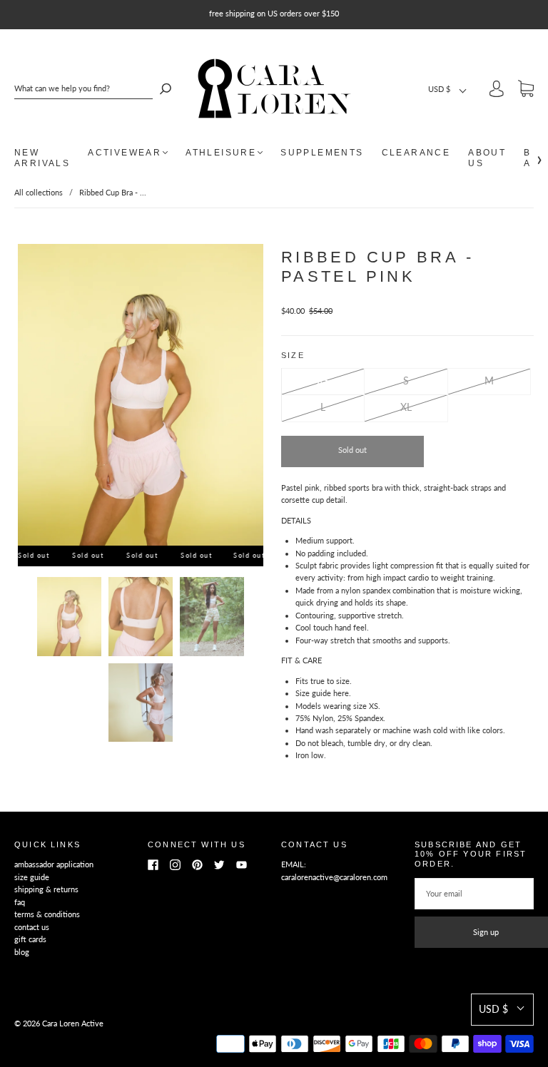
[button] (448, 89)
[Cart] (526, 91)
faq (19, 902)
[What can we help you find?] (83, 88)
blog (21, 951)
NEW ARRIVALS (42, 158)
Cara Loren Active (72, 1023)
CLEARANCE (416, 153)
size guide (31, 877)
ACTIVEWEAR (124, 153)
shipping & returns (46, 889)
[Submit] (165, 88)
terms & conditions (47, 914)
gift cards (30, 939)
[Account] (496, 91)
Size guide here (322, 693)
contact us (31, 926)
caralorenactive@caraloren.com (334, 877)
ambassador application (53, 864)
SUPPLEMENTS (321, 153)
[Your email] (474, 893)
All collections (38, 192)
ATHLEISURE (221, 153)
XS (323, 380)
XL (406, 407)
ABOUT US (487, 158)
